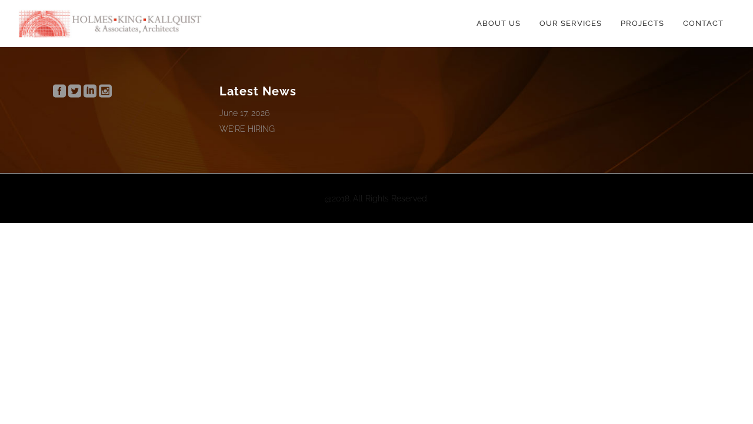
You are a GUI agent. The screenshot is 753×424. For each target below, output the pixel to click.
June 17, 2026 (244, 113)
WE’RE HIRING (247, 129)
